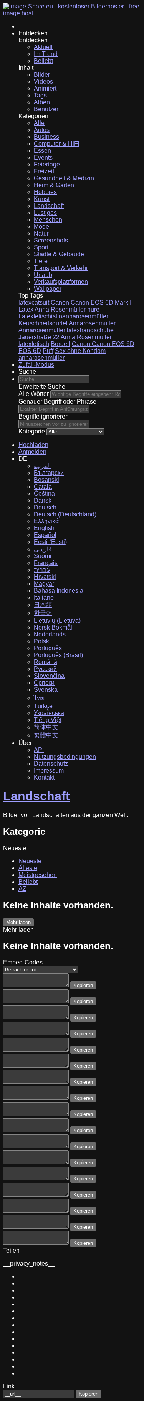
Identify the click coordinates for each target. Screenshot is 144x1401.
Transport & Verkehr (61, 268)
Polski (42, 641)
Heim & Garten (54, 185)
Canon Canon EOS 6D (103, 344)
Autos (42, 130)
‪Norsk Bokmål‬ (53, 627)
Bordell (60, 344)
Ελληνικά (46, 521)
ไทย (39, 698)
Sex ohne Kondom (80, 351)
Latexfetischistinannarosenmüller (63, 316)
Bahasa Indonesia (58, 590)
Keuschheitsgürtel (43, 323)
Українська (49, 713)
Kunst (42, 199)
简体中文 (46, 727)
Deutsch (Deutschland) (65, 514)
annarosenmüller (41, 357)
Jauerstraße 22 (39, 337)
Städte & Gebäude (59, 254)
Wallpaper (47, 288)
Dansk (42, 500)
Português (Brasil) (58, 655)
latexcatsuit (33, 302)
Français (46, 563)
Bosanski (46, 479)
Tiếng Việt (47, 720)
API (39, 750)
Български (49, 473)
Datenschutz (51, 763)
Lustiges (45, 212)
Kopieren (83, 985)
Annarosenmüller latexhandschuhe (66, 330)
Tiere (41, 261)
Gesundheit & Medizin (64, 178)
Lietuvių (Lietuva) (57, 620)
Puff (48, 351)
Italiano (44, 597)
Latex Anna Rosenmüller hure (58, 309)
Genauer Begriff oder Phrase (57, 401)
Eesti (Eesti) (50, 542)
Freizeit (44, 171)
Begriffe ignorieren (43, 416)
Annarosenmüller (92, 323)
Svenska (46, 689)
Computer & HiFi (56, 143)
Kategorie (31, 431)
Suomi (42, 556)
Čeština (44, 493)
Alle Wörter (33, 394)
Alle (39, 123)
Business (46, 137)
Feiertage (47, 164)
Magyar (44, 583)
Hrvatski (45, 577)
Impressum (49, 770)
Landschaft (49, 206)
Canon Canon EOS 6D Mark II (92, 302)
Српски (44, 682)
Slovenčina (49, 675)
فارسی (43, 549)
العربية (42, 466)
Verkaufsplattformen (61, 282)
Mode (41, 226)
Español (45, 535)
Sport (41, 247)
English (44, 528)
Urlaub (43, 275)
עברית (42, 570)
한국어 (43, 613)
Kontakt (44, 777)
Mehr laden (18, 922)
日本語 (43, 605)
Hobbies (45, 192)
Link (9, 1386)
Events (43, 157)
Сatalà (43, 486)
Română (45, 662)
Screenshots (51, 240)
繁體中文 (46, 735)
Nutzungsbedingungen (65, 756)
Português (48, 648)
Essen (42, 150)
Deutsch (45, 507)
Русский (45, 669)
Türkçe (43, 706)
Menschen (48, 219)
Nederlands (50, 634)
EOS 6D (29, 351)
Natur (41, 233)
